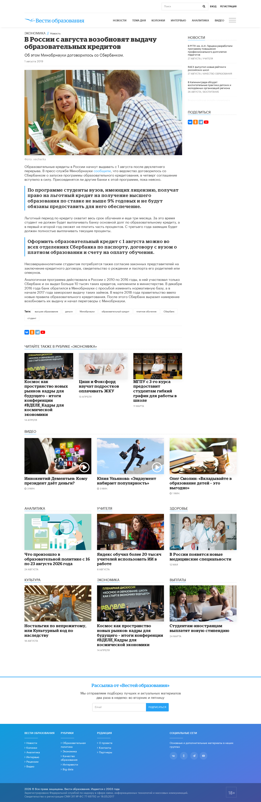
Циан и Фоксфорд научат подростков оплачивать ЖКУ (99, 386)
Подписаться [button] (157, 707)
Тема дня (139, 20)
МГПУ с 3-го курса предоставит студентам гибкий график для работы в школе (155, 391)
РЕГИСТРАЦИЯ (228, 6)
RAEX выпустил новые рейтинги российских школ (207, 68)
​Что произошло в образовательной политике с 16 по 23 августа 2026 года (57, 559)
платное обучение (146, 311)
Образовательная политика (73, 744)
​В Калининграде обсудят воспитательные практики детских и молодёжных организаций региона (209, 85)
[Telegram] (37, 332)
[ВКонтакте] (26, 332)
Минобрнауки (87, 311)
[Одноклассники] (32, 332)
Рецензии (32, 761)
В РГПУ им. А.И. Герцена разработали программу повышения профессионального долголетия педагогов (210, 50)
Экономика (34, 32)
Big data (68, 769)
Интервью (178, 20)
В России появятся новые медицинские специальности (200, 556)
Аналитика (200, 20)
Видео (219, 20)
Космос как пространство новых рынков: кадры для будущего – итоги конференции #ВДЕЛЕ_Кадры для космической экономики (46, 398)
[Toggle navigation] (233, 20)
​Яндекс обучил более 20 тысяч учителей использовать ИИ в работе (129, 559)
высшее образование (46, 311)
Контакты (105, 747)
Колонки (158, 20)
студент (32, 318)
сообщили (102, 170)
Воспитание (211, 91)
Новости (119, 20)
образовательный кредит (115, 311)
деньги (69, 311)
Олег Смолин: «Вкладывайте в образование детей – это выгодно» (201, 483)
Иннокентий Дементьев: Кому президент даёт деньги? (56, 480)
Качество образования (217, 73)
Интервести (70, 764)
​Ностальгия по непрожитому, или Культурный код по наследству (55, 630)
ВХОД (213, 6)
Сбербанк (169, 311)
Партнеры (105, 752)
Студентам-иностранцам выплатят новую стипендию (199, 628)
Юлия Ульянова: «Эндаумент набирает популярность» (126, 480)
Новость (55, 33)
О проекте (105, 742)
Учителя (208, 58)
